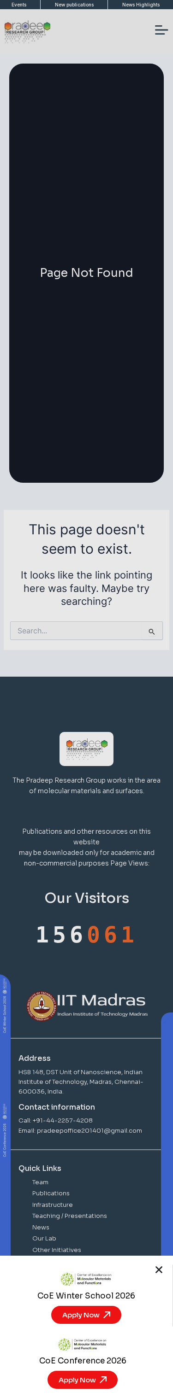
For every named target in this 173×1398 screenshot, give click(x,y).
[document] (86, 699)
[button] (159, 1270)
